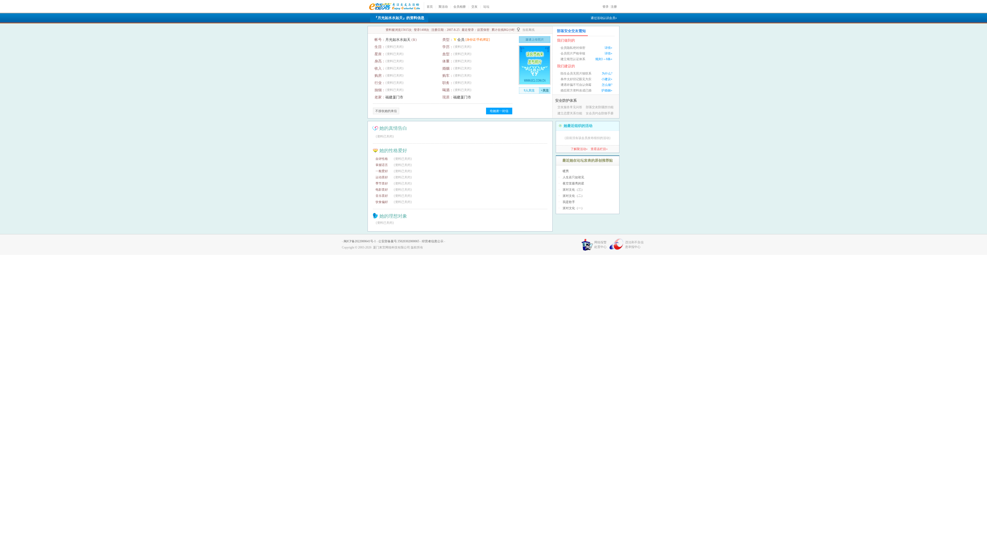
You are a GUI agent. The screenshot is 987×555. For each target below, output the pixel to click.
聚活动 (443, 6)
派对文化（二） (573, 196)
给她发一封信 (499, 111)
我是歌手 (569, 202)
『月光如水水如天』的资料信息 (399, 18)
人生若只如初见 (573, 177)
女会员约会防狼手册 (600, 113)
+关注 (545, 90)
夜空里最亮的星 (573, 183)
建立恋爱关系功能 (570, 113)
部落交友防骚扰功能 (600, 107)
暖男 (566, 171)
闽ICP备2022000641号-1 (360, 241)
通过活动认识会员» (604, 18)
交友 (474, 6)
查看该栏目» (599, 149)
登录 (605, 6)
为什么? (607, 73)
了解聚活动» (579, 149)
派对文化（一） (573, 208)
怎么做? (607, 85)
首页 (430, 6)
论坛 (486, 6)
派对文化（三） (573, 189)
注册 (614, 6)
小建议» (606, 79)
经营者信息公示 (432, 241)
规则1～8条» (603, 59)
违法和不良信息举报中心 (634, 244)
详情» (608, 48)
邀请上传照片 (534, 39)
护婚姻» (606, 90)
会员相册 (459, 6)
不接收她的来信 (386, 111)
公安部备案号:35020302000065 (398, 241)
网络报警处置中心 (600, 244)
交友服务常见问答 (570, 107)
